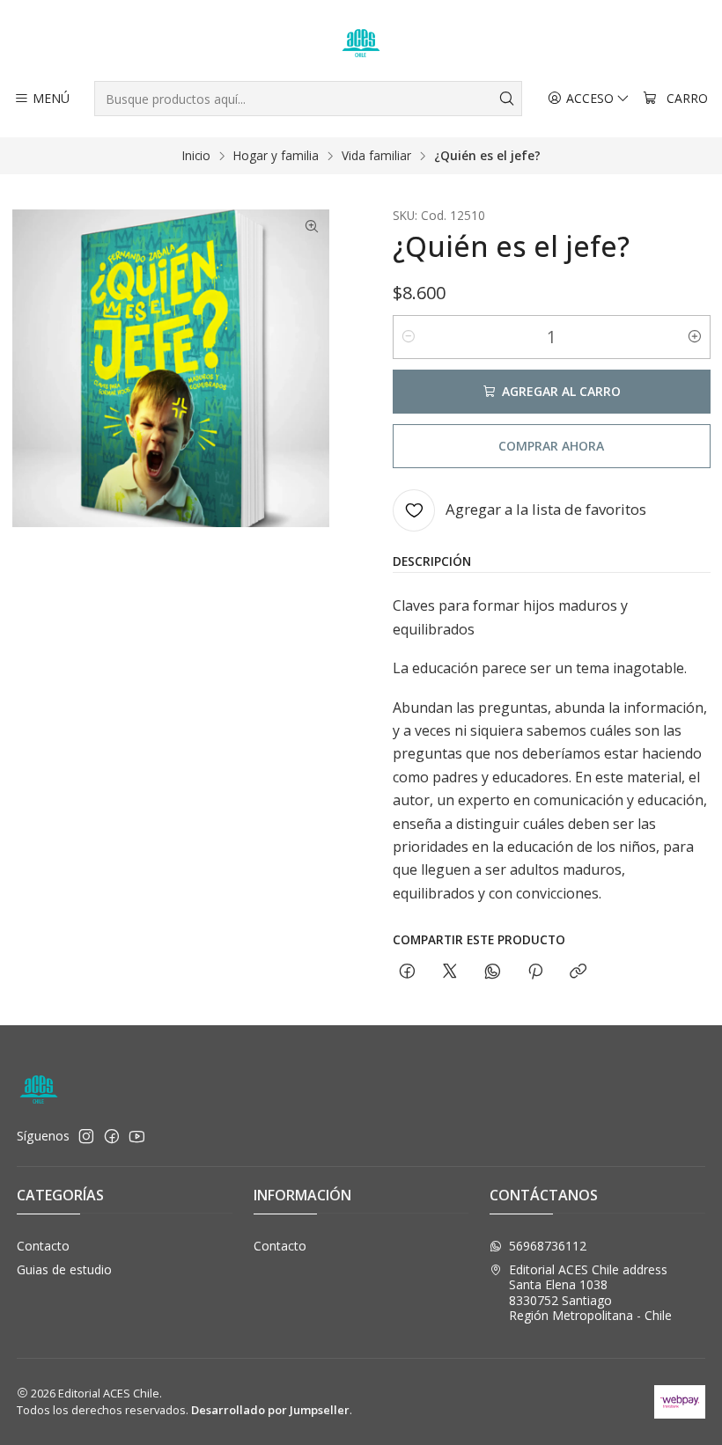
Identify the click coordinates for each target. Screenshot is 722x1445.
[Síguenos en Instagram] (86, 1136)
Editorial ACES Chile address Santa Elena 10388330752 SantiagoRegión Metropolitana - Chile (590, 1292)
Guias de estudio (64, 1269)
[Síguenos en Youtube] (137, 1136)
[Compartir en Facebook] (407, 972)
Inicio (196, 156)
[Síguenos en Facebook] (112, 1136)
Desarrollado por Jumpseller (270, 1410)
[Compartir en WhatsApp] (492, 972)
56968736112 (547, 1245)
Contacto (43, 1245)
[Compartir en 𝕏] (450, 972)
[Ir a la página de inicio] (361, 43)
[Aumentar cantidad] (695, 337)
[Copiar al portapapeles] (578, 972)
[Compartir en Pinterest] (535, 972)
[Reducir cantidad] (409, 337)
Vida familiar (376, 156)
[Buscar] (507, 98)
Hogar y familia (276, 156)
